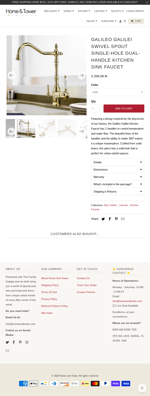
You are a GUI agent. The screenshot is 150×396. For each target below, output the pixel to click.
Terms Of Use (49, 292)
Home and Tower (68, 375)
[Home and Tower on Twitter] (8, 342)
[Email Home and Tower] (8, 351)
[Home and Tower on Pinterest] (21, 342)
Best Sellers (111, 205)
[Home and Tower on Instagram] (27, 342)
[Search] (125, 22)
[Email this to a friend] (122, 219)
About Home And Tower (54, 278)
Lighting (100, 11)
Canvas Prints (135, 11)
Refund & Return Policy (54, 306)
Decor (92, 21)
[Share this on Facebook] (109, 219)
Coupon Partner (86, 292)
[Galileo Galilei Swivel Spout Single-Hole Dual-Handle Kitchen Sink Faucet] (47, 75)
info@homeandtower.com (127, 301)
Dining (69, 11)
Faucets (124, 205)
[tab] (118, 162)
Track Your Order (87, 285)
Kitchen (84, 11)
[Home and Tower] (22, 12)
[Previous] (12, 75)
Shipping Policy (50, 285)
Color (94, 84)
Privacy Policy (49, 299)
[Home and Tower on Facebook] (14, 342)
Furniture (109, 21)
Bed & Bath (52, 11)
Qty (93, 101)
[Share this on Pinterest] (116, 219)
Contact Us (83, 278)
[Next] (82, 75)
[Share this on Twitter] (103, 219)
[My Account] (120, 22)
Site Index (47, 312)
